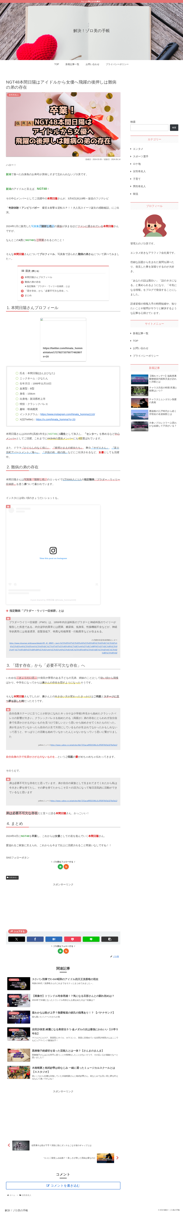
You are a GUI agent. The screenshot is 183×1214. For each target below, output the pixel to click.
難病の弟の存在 (33, 282)
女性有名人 (13, 877)
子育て (137, 178)
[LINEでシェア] (91, 939)
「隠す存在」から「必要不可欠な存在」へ (46, 290)
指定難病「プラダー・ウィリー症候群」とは (48, 286)
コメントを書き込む (65, 1185)
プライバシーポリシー (146, 355)
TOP (135, 340)
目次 (28, 270)
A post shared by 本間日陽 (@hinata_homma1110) (53, 600)
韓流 (135, 193)
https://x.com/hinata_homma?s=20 (55, 419)
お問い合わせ (140, 348)
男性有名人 (139, 186)
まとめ (28, 295)
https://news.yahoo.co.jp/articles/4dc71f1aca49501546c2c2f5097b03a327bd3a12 (84, 745)
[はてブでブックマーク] (53, 939)
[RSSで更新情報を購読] (66, 866)
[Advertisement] (63, 907)
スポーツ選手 (140, 156)
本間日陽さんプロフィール (38, 277)
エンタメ (138, 148)
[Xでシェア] (16, 939)
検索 (133, 121)
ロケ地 (137, 163)
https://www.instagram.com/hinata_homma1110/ (67, 414)
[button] (109, 939)
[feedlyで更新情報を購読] (60, 866)
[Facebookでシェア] (35, 939)
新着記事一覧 (140, 333)
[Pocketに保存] (72, 939)
